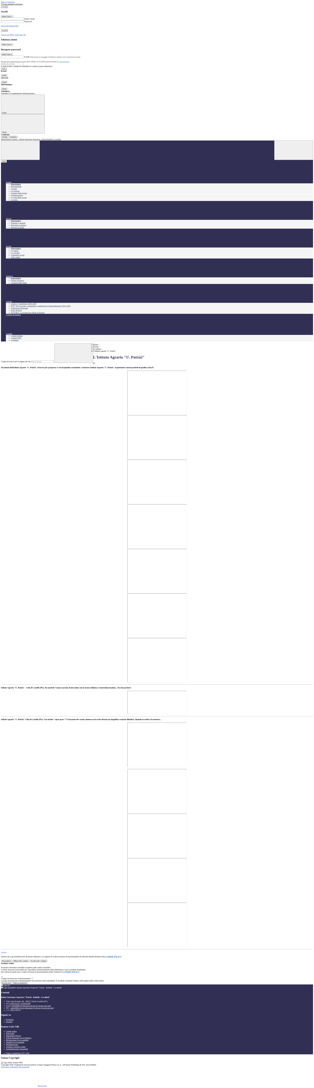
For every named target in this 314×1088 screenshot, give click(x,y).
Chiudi (4, 75)
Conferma (13, 137)
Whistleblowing (12, 1045)
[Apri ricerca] (293, 150)
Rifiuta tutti (21, 961)
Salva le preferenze (20, 983)
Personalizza (6, 961)
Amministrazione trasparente (17, 1049)
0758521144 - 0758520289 (19, 1004)
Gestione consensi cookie (16, 1047)
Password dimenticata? (10, 26)
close (4, 161)
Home (95, 344)
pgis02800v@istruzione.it (31, 1006)
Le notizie (97, 349)
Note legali (10, 1034)
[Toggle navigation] (20, 150)
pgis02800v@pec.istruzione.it (32, 1008)
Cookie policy (11, 1031)
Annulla (4, 137)
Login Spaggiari (64, 62)
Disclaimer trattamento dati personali (15, 1067)
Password (28, 21)
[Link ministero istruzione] (12, 4)
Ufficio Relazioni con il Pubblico (18, 1038)
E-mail (26, 57)
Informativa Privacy (13, 1036)
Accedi (4, 7)
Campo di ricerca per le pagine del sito (16, 361)
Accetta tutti (38, 961)
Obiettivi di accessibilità (15, 1042)
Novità (95, 347)
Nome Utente (29, 19)
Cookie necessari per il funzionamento (16, 978)
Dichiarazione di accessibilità (17, 1040)
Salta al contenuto (8, 2)
